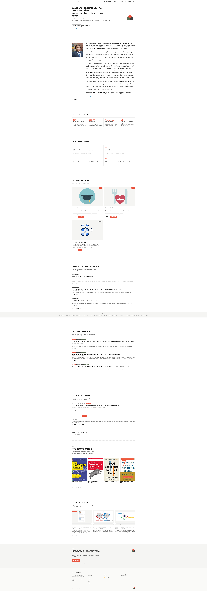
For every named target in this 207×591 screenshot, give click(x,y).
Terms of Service (124, 575)
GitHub (74, 28)
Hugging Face (85, 28)
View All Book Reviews (76, 487)
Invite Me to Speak (76, 434)
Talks (119, 1)
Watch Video (81, 412)
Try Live (81, 216)
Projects (129, 1)
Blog (125, 1)
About (104, 1)
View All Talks (75, 427)
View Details (74, 412)
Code (75, 216)
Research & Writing (86, 25)
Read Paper (74, 348)
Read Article (74, 283)
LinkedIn (78, 28)
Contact (134, 1)
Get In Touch (76, 560)
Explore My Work (76, 25)
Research (114, 1)
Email (90, 28)
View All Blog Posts (76, 535)
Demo (80, 250)
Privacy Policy (123, 574)
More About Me (74, 99)
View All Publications (76, 308)
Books (122, 1)
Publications (108, 1)
